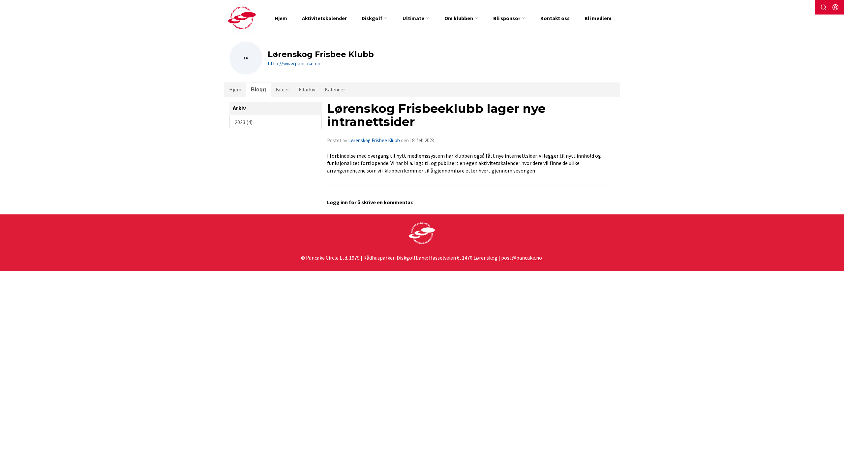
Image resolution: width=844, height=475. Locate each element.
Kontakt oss (555, 18)
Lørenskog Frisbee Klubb (374, 140)
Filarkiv (307, 89)
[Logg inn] (835, 7)
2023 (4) (244, 122)
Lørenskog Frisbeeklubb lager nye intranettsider (436, 115)
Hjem (281, 18)
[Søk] (823, 7)
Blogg (258, 89)
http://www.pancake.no (294, 63)
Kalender (335, 89)
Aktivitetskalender (324, 18)
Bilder (282, 89)
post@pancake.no (521, 257)
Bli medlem (598, 18)
